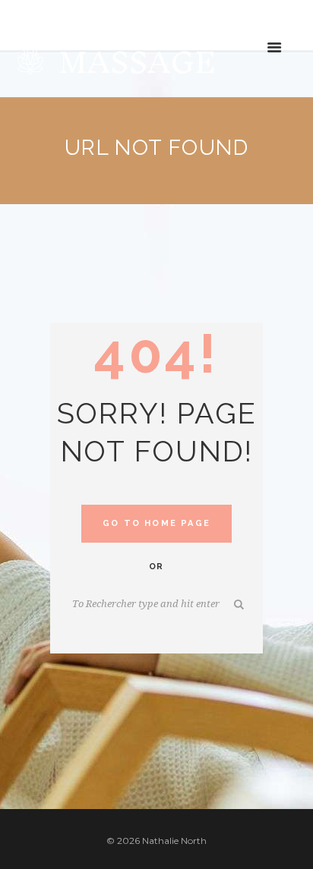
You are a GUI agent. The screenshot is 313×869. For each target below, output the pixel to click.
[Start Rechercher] (240, 605)
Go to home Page (156, 523)
